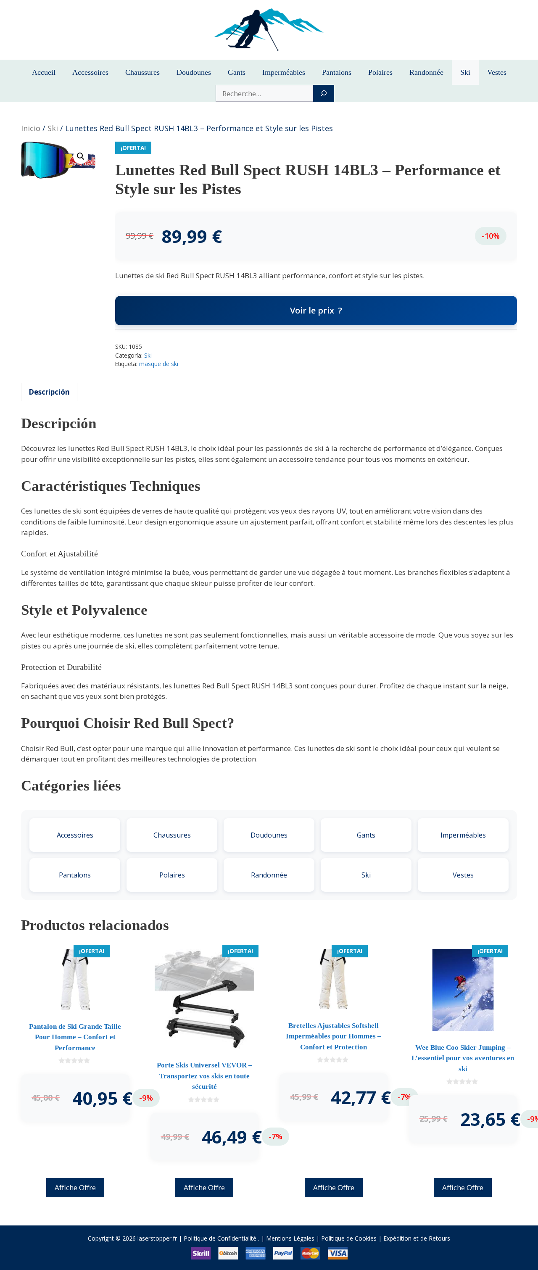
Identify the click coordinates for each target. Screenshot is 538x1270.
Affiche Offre (75, 1187)
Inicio (30, 128)
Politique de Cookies (349, 1238)
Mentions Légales (290, 1238)
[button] (80, 156)
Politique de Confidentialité (220, 1238)
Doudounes (194, 72)
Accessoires (90, 72)
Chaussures (142, 72)
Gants (236, 72)
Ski (465, 72)
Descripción (49, 392)
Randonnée (426, 72)
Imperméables (283, 72)
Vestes (496, 72)
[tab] (49, 392)
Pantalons (336, 72)
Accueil (43, 72)
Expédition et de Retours (416, 1238)
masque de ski (158, 364)
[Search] (323, 93)
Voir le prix (312, 310)
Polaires (380, 72)
